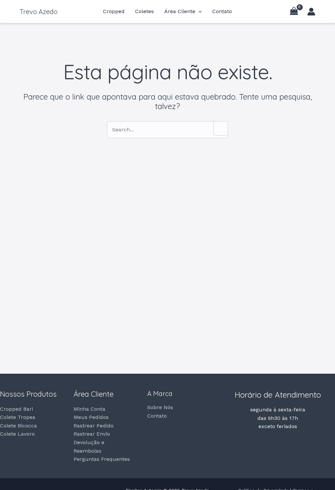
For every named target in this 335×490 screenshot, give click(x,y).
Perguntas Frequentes (102, 459)
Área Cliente (179, 11)
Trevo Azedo (39, 12)
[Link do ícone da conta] (311, 12)
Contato (222, 11)
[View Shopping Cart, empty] (294, 11)
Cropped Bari (16, 409)
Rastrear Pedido (94, 426)
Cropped (114, 11)
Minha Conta (89, 409)
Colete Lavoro (17, 434)
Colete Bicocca (18, 426)
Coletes (144, 11)
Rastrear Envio (92, 434)
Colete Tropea (17, 417)
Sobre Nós (160, 407)
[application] (198, 11)
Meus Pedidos (91, 417)
